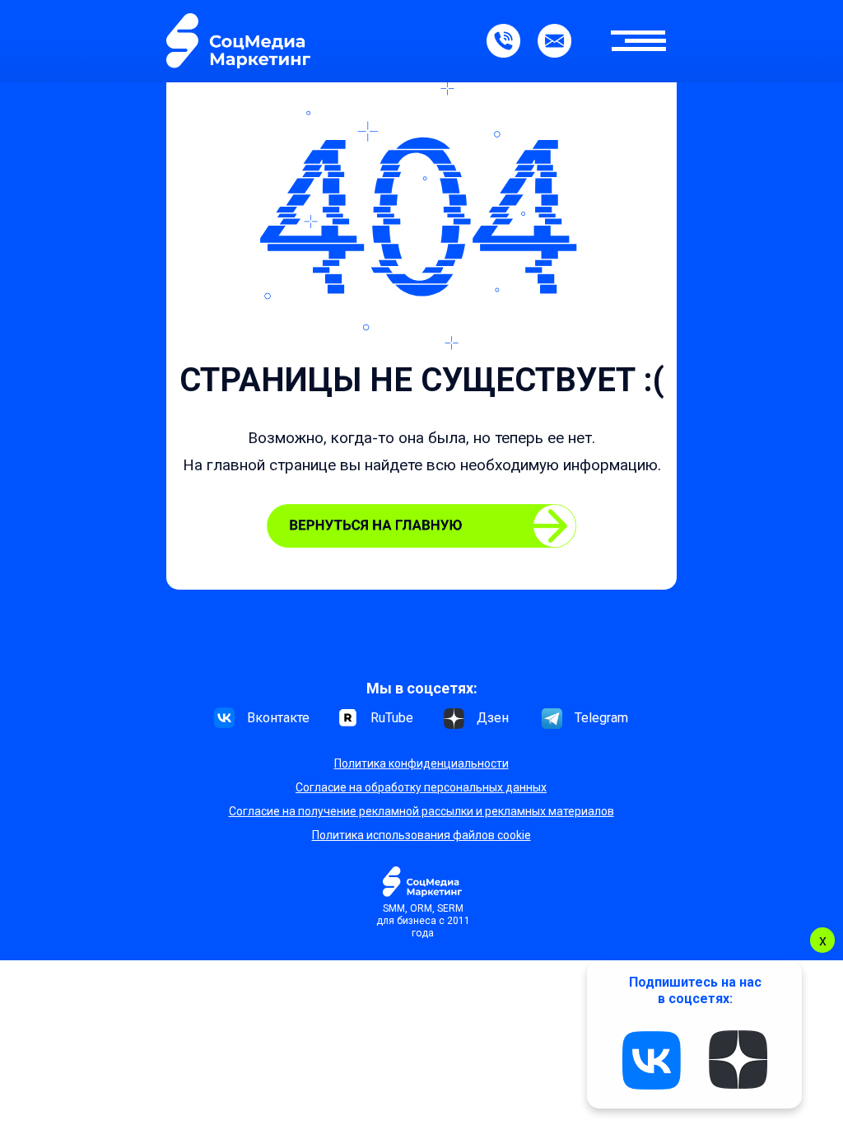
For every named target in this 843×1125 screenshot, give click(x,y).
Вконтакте (278, 718)
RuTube (391, 718)
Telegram (601, 718)
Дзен (493, 718)
